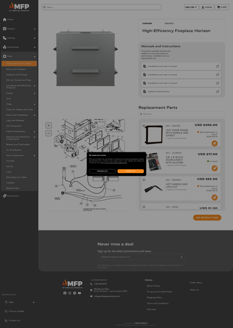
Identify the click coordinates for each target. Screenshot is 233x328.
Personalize (102, 171)
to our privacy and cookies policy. (116, 163)
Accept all (130, 171)
